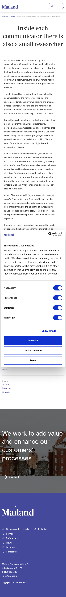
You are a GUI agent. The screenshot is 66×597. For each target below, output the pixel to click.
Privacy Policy (21, 583)
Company (10, 547)
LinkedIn (6, 392)
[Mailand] (18, 511)
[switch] (57, 297)
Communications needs (17, 529)
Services (10, 533)
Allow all (33, 340)
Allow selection (33, 350)
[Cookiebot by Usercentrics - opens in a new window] (48, 234)
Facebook (7, 388)
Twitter (5, 384)
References (12, 538)
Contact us (15, 477)
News (5, 369)
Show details (48, 330)
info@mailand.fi (9, 576)
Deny (33, 360)
